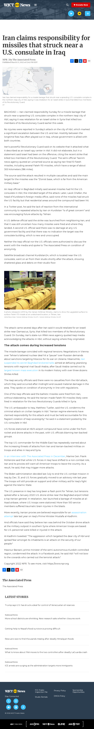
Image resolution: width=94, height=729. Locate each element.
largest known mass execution (21, 370)
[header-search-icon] (67, 5)
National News (11, 615)
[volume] (79, 13)
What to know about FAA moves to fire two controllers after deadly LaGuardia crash (46, 652)
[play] (71, 13)
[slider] (75, 13)
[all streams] (87, 13)
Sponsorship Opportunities (78, 691)
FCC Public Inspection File (41, 691)
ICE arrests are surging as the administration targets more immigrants (38, 665)
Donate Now (82, 5)
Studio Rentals (41, 697)
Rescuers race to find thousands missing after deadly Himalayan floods (39, 639)
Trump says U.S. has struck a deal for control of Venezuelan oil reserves (40, 605)
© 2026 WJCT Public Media (14, 713)
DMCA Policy (59, 696)
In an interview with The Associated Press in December (34, 456)
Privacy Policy (60, 691)
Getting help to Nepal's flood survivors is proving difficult (32, 629)
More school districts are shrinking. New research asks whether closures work (42, 618)
